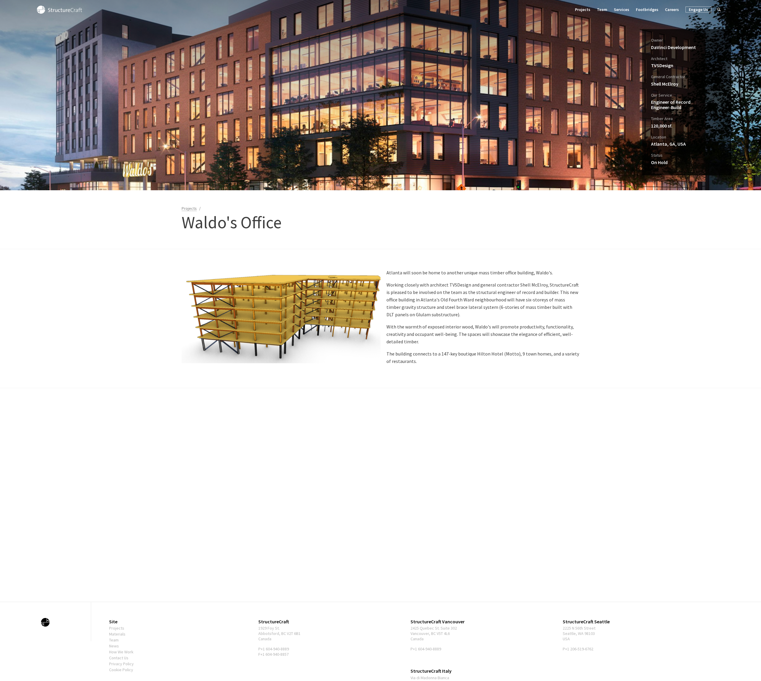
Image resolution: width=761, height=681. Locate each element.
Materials (117, 634)
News (114, 646)
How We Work (121, 652)
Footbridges (647, 9)
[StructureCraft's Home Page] (45, 622)
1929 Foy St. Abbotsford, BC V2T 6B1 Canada (279, 633)
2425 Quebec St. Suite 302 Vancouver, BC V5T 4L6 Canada (434, 633)
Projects (582, 9)
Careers (672, 9)
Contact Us (118, 657)
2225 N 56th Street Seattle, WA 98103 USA (579, 633)
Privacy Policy (121, 663)
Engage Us (698, 9)
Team (602, 9)
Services (621, 9)
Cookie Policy (121, 669)
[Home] (59, 9)
